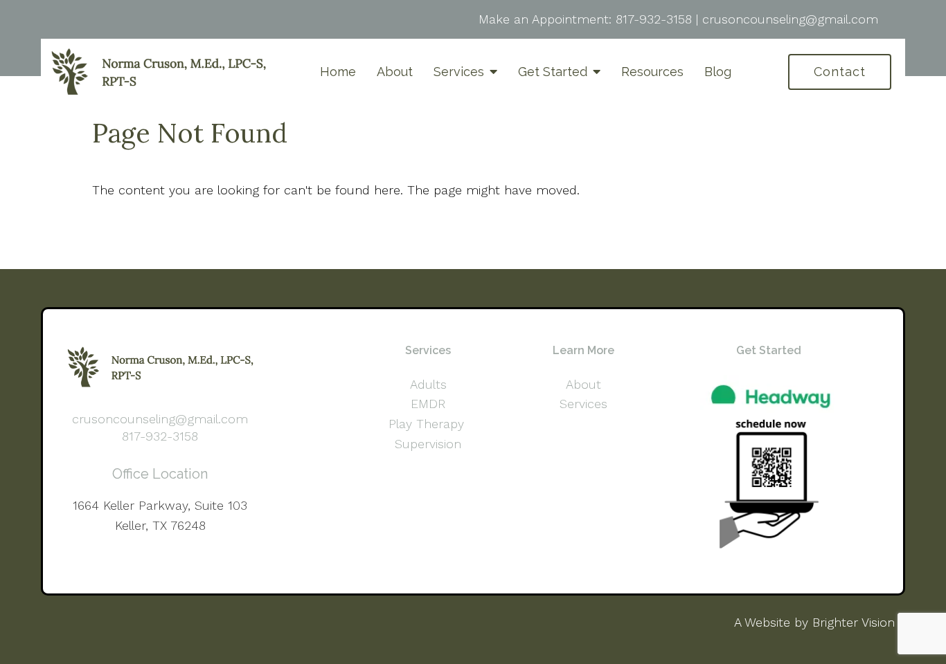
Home (338, 71)
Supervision (428, 443)
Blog (717, 71)
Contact (840, 71)
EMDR (428, 403)
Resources (652, 71)
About (395, 71)
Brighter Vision (853, 622)
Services (459, 71)
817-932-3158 (654, 19)
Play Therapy (428, 423)
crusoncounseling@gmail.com (790, 19)
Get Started (552, 71)
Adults (428, 384)
